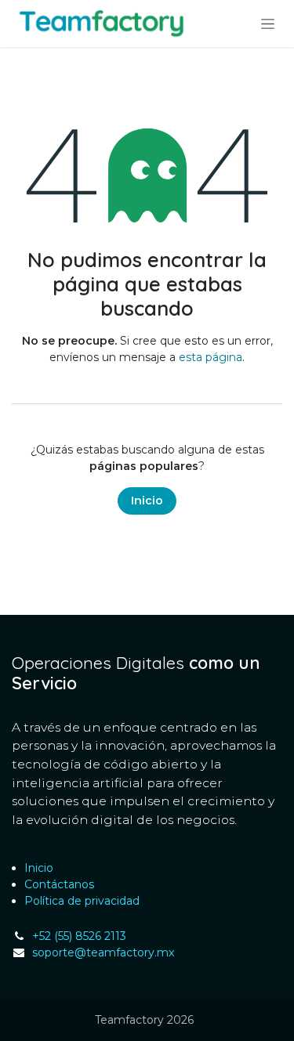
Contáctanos (59, 884)
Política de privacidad (82, 901)
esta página (210, 357)
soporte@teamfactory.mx (103, 952)
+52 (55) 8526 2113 (79, 936)
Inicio (147, 500)
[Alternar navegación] (267, 23)
